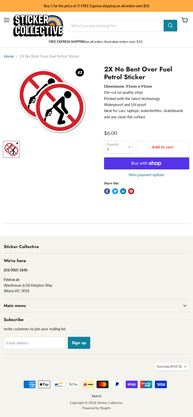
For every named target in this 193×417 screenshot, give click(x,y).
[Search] (170, 25)
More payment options (146, 175)
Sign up (79, 343)
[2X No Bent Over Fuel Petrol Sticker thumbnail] (11, 149)
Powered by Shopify (96, 408)
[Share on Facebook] (107, 191)
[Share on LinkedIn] (123, 191)
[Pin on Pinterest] (131, 191)
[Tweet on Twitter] (115, 191)
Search (96, 396)
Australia (169, 366)
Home (9, 56)
